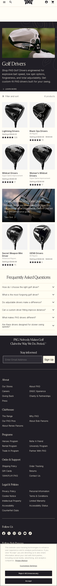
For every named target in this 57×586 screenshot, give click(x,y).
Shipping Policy (9, 466)
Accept (28, 581)
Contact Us (34, 475)
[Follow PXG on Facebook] (3, 533)
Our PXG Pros (9, 421)
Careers (6, 391)
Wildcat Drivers (10, 173)
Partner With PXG (37, 450)
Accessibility (8, 505)
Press (4, 400)
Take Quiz (8, 217)
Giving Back (8, 396)
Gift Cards (7, 471)
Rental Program (9, 446)
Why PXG (34, 416)
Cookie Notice (9, 496)
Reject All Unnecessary (28, 573)
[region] (28, 565)
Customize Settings (28, 566)
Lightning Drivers (10, 131)
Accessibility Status (38, 505)
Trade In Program (10, 450)
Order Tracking (36, 466)
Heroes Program (10, 441)
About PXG (34, 386)
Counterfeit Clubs (10, 510)
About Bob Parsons (38, 421)
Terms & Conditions (38, 496)
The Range (7, 416)
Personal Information (39, 491)
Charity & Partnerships (40, 396)
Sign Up (49, 359)
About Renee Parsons (12, 425)
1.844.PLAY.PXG (10, 475)
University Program (38, 446)
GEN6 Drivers (36, 253)
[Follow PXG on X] (9, 533)
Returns (33, 471)
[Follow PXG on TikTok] (30, 533)
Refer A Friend (36, 441)
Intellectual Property (11, 500)
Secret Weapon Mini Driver (12, 254)
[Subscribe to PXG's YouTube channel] (25, 533)
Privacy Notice (21, 560)
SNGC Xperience (37, 391)
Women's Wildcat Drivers (38, 174)
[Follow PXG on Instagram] (14, 533)
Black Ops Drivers (38, 131)
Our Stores (7, 386)
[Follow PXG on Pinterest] (19, 533)
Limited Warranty (37, 500)
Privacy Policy (9, 491)
